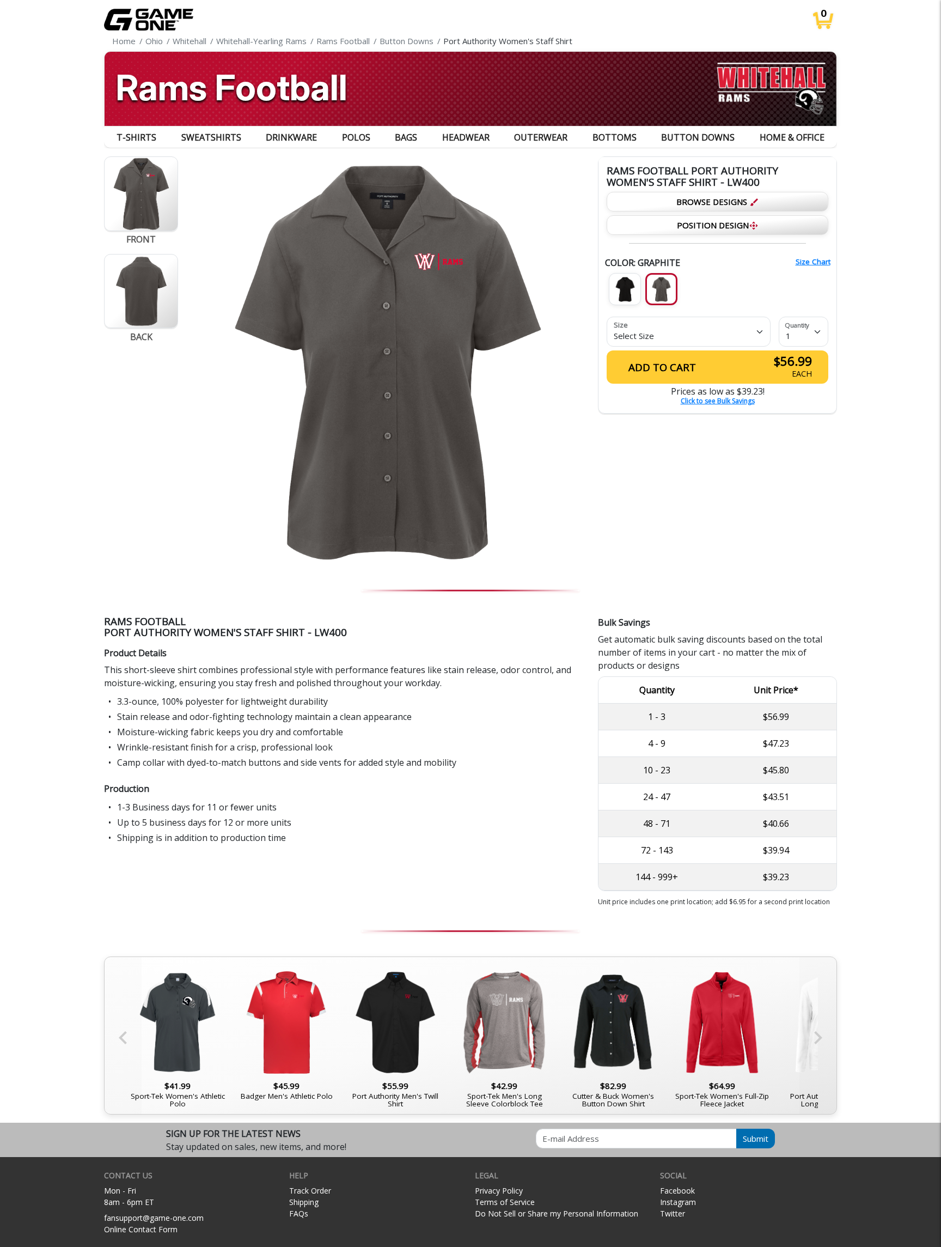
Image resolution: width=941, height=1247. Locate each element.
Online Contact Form (141, 1229)
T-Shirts (136, 137)
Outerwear (540, 137)
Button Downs (698, 137)
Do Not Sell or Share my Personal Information (556, 1213)
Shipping (304, 1202)
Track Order (310, 1190)
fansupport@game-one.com (154, 1218)
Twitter (672, 1213)
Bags (406, 137)
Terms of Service (505, 1202)
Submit (755, 1138)
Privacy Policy (499, 1190)
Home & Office (792, 137)
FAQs (298, 1213)
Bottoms (614, 137)
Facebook (677, 1190)
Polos (356, 137)
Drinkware (291, 137)
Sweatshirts (211, 137)
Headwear (466, 137)
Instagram (678, 1202)
